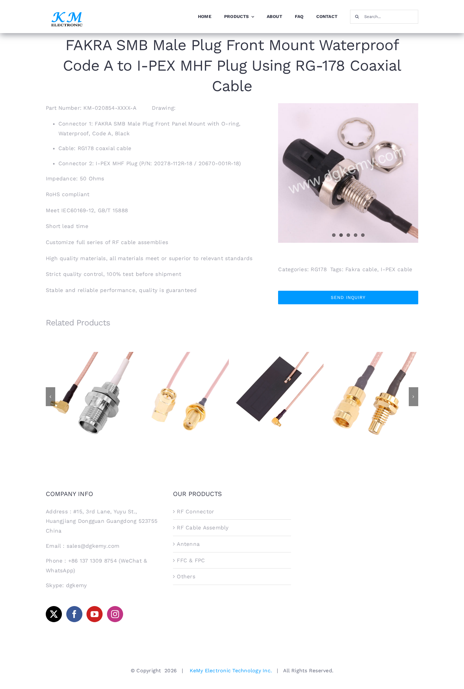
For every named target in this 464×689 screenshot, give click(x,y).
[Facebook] (74, 614)
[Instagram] (115, 614)
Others (186, 576)
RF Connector (195, 511)
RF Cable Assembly (203, 527)
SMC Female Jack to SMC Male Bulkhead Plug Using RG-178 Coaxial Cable (374, 386)
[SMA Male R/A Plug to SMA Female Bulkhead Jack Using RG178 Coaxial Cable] (184, 396)
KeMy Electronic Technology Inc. (231, 671)
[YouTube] (94, 614)
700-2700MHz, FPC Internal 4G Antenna (279, 388)
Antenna (188, 544)
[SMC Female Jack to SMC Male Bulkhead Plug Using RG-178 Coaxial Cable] (374, 396)
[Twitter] (54, 614)
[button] (50, 396)
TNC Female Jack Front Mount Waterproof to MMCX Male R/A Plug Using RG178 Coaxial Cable (90, 386)
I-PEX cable (396, 269)
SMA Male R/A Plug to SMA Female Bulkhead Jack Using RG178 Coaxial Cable (185, 386)
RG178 (319, 269)
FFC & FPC (191, 560)
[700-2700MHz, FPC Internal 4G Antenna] (279, 396)
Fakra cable (361, 269)
